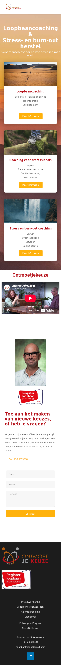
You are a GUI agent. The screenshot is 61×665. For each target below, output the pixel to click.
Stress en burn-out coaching (31, 228)
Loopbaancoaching (30, 91)
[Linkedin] (30, 656)
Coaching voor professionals (30, 160)
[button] (53, 7)
